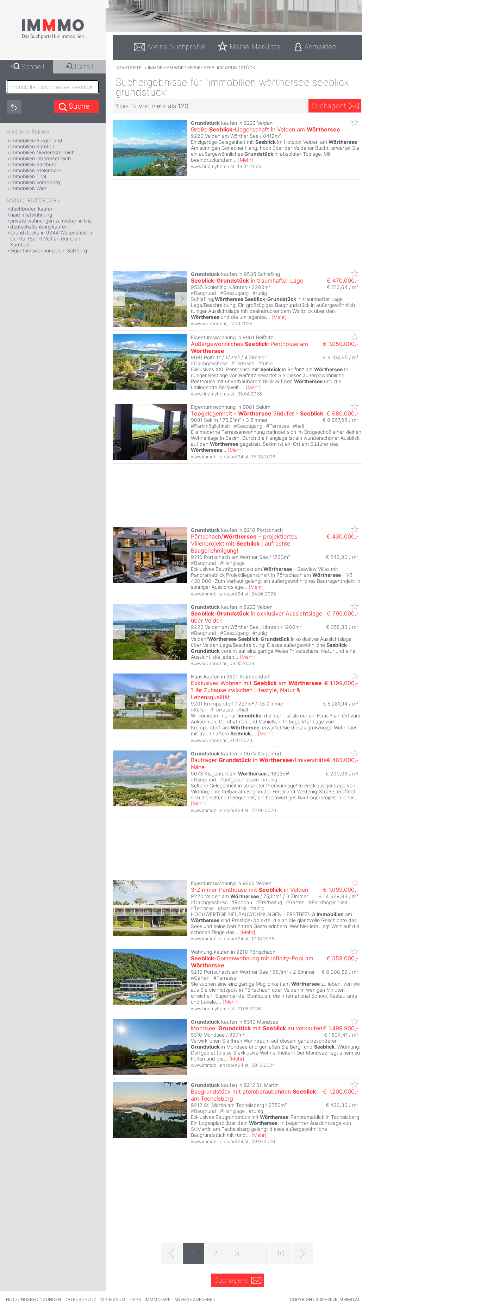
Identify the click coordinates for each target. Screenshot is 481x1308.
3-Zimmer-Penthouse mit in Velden (249, 889)
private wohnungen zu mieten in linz (51, 221)
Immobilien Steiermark (35, 170)
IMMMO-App (158, 1299)
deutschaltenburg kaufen (39, 227)
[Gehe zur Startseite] (52, 38)
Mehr (245, 160)
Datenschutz (80, 1299)
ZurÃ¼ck (119, 299)
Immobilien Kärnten (32, 146)
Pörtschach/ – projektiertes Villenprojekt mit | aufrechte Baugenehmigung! (244, 543)
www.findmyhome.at (213, 166)
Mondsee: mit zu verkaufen (256, 1028)
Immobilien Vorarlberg (35, 182)
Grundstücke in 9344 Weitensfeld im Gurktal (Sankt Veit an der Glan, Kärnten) (52, 238)
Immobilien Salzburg (33, 164)
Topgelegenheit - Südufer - (257, 413)
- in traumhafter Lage (247, 280)
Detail (84, 67)
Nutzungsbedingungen (33, 1299)
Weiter (181, 299)
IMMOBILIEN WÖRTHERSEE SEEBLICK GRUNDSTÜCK (201, 67)
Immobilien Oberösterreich (40, 158)
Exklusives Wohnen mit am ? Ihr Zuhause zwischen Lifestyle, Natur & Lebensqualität (256, 690)
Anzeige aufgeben (194, 1299)
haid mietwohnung (31, 215)
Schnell (32, 67)
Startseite (129, 67)
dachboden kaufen (32, 209)
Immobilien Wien (29, 188)
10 (281, 1253)
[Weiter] (302, 1253)
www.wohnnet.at (209, 323)
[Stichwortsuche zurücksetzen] (14, 107)
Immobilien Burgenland (36, 140)
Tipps (135, 1299)
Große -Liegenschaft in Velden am (265, 129)
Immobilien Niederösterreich (42, 152)
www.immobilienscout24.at (220, 456)
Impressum (112, 1299)
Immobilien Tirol (28, 176)
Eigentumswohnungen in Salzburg (48, 250)
